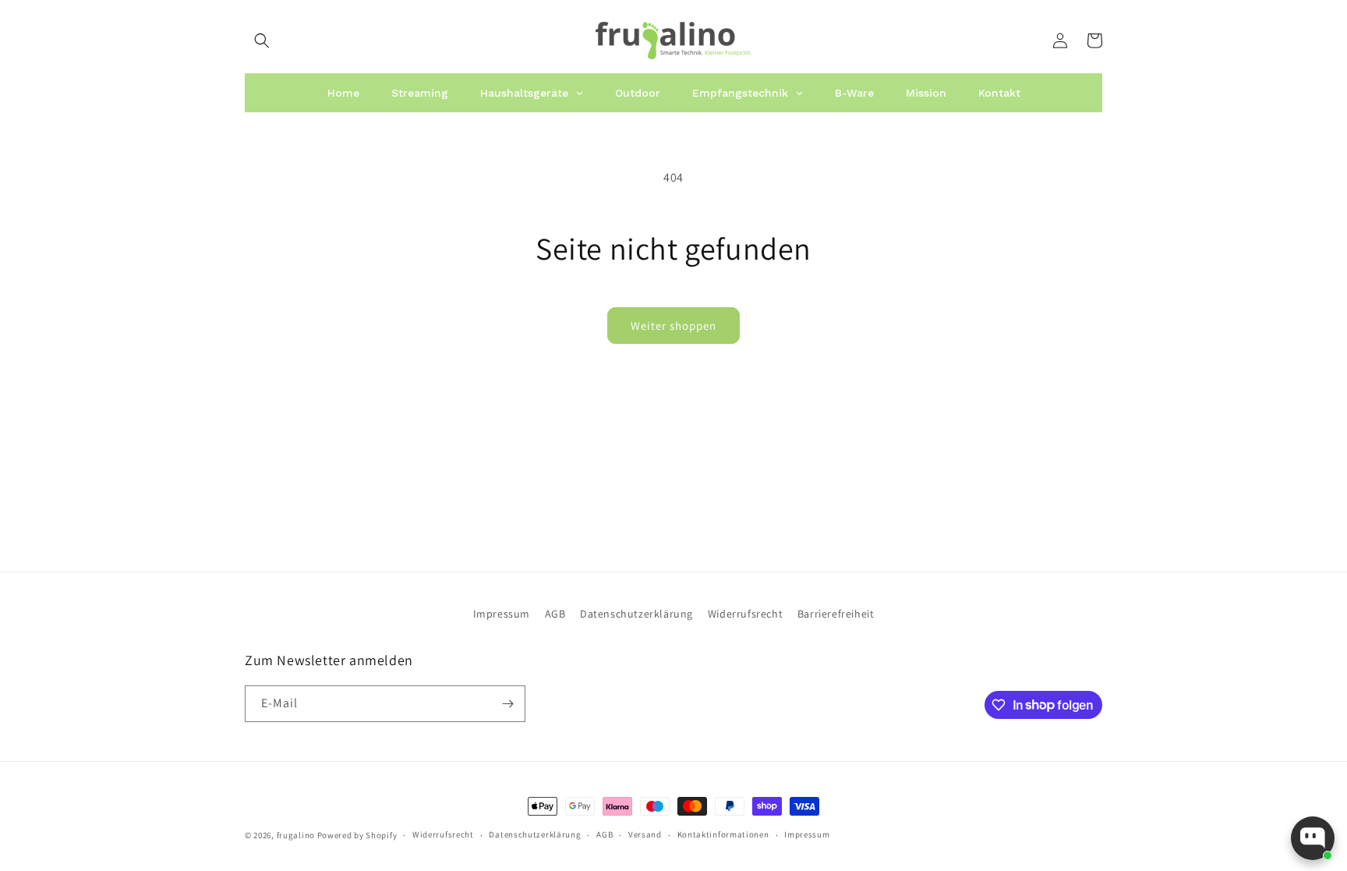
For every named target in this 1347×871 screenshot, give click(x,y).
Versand (645, 834)
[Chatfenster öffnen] (1313, 838)
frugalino (296, 835)
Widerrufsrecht (745, 614)
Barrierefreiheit (836, 614)
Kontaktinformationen (723, 834)
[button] (262, 40)
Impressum (501, 614)
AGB (555, 614)
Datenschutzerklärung (636, 614)
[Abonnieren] (507, 703)
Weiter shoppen (673, 325)
